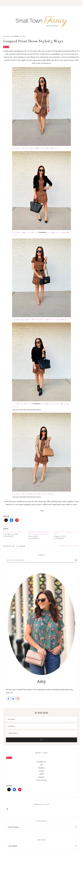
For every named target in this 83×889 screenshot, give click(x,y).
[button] (41, 3)
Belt (19, 319)
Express (41, 777)
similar (34, 148)
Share (77, 545)
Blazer (20, 232)
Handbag (27, 148)
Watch (55, 148)
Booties (28, 404)
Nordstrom (41, 762)
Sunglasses (42, 148)
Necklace (15, 407)
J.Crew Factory (41, 780)
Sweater (21, 404)
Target (41, 771)
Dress (14, 148)
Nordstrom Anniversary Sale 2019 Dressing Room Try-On (39, 533)
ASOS (41, 774)
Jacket (20, 494)
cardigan (28, 232)
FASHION (6, 36)
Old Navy (41, 768)
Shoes (20, 148)
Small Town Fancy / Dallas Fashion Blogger (41, 21)
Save (6, 47)
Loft (41, 765)
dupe (49, 148)
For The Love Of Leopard (12, 532)
